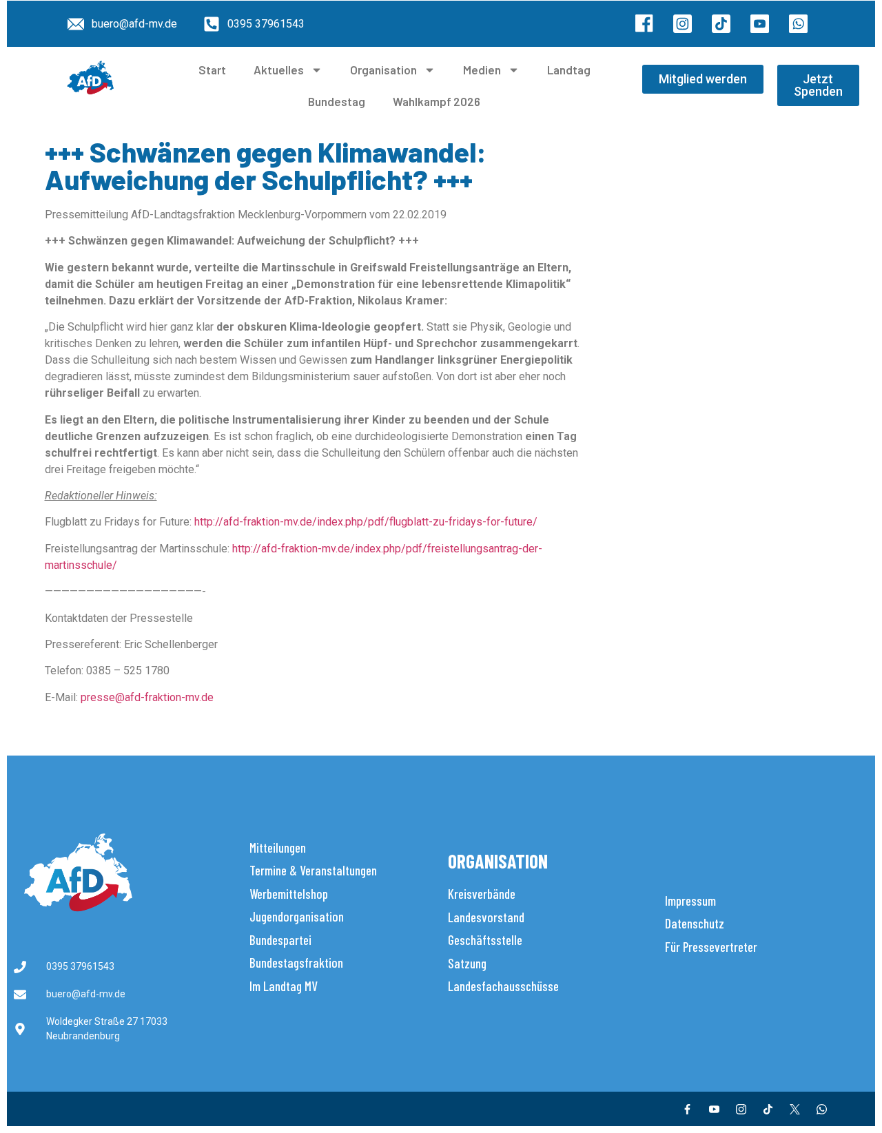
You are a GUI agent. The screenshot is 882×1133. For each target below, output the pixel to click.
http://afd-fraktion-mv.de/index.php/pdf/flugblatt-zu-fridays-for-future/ (365, 521)
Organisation (383, 69)
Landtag (569, 69)
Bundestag (336, 101)
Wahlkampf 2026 (436, 101)
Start (212, 69)
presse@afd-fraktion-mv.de (147, 697)
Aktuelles (279, 69)
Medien (482, 69)
